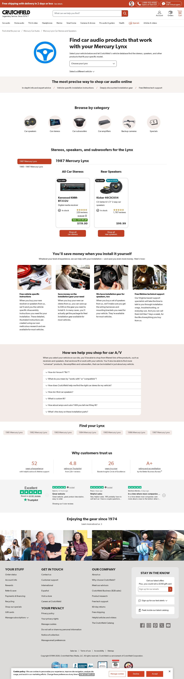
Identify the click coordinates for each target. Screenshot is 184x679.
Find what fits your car (11, 31)
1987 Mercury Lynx (161, 433)
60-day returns (98, 607)
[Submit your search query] (125, 13)
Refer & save (10, 591)
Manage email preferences (53, 640)
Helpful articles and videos (104, 618)
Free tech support (100, 602)
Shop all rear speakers (111, 233)
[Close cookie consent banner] (170, 671)
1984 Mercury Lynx (87, 433)
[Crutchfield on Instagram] (149, 625)
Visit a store (46, 596)
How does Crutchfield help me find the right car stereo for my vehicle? (80, 386)
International (47, 585)
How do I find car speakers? (60, 392)
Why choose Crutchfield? (103, 580)
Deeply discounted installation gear (116, 88)
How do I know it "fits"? (59, 372)
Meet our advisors (100, 585)
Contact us (46, 575)
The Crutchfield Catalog (103, 623)
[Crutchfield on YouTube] (168, 625)
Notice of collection (50, 635)
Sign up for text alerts (153, 601)
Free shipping (32, 3)
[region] (92, 545)
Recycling (9, 602)
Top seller (61, 181)
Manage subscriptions (15, 618)
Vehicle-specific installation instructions (75, 88)
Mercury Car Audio (32, 31)
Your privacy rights (50, 619)
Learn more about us (90, 524)
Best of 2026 (112, 181)
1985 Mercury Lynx (112, 433)
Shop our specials (13, 607)
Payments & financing (15, 596)
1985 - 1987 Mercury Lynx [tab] (31, 167)
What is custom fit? (56, 399)
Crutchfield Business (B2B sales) (106, 591)
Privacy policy (47, 613)
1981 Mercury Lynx (14, 433)
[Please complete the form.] (170, 589)
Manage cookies (48, 624)
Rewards (9, 585)
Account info (11, 580)
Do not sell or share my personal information (61, 630)
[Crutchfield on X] (161, 625)
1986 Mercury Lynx (136, 433)
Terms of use (86, 651)
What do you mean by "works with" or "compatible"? (72, 379)
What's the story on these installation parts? (68, 412)
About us (96, 575)
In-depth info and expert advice (36, 88)
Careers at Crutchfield (51, 602)
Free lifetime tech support (150, 88)
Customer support (49, 580)
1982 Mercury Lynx (38, 433)
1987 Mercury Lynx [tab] (28, 161)
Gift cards (9, 612)
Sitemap (110, 651)
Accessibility (99, 651)
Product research (100, 596)
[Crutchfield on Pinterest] (155, 625)
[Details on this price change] (86, 216)
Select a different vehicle (81, 72)
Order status (11, 575)
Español (45, 591)
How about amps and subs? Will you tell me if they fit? (72, 405)
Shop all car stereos (73, 233)
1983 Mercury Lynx (63, 433)
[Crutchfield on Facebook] (142, 625)
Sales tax (73, 651)
